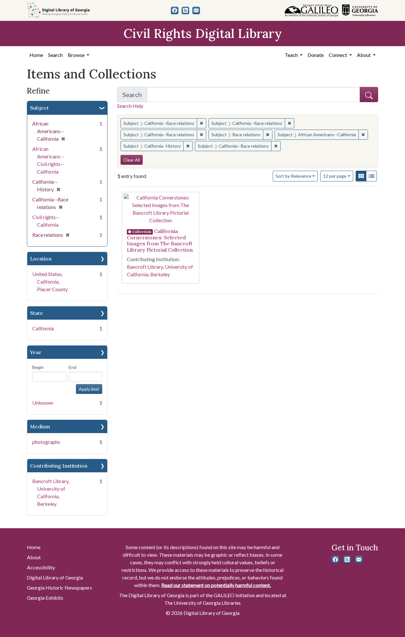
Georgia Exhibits (45, 598)
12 (334, 176)
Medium (40, 426)
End (72, 367)
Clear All (131, 159)
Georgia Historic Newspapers (59, 588)
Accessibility (41, 567)
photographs (46, 442)
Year (35, 352)
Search (55, 55)
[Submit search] (369, 94)
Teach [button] (292, 55)
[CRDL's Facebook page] (174, 10)
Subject (39, 108)
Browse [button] (76, 55)
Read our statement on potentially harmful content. (216, 585)
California (43, 328)
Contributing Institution (58, 465)
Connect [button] (338, 55)
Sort (293, 176)
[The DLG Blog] (185, 10)
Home (36, 55)
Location (41, 258)
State (36, 313)
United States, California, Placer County (50, 281)
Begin (38, 367)
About (34, 557)
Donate (316, 55)
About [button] (364, 55)
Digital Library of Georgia (55, 577)
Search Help (130, 106)
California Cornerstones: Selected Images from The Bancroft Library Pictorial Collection (160, 240)
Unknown (42, 403)
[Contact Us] (196, 10)
